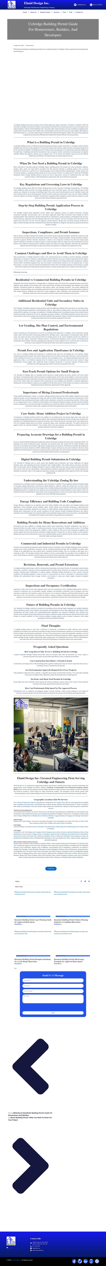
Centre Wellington (33, 849)
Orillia (66, 853)
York (26, 832)
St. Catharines (81, 843)
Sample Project (45, 12)
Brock (39, 816)
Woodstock (55, 847)
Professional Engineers (29, 802)
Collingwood (65, 851)
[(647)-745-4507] (91, 5)
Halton (24, 821)
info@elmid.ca (81, 4)
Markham (53, 834)
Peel (18, 826)
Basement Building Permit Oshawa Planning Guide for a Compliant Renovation (71, 920)
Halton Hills (71, 821)
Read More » (18, 924)
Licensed (19, 802)
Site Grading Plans (59, 802)
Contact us (51, 868)
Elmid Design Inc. (16, 1260)
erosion (28, 804)
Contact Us (79, 12)
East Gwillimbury (75, 832)
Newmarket (71, 834)
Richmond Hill (18, 836)
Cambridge (72, 845)
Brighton (65, 857)
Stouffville (47, 836)
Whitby (35, 816)
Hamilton (62, 843)
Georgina (35, 834)
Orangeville (81, 849)
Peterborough (27, 857)
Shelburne (62, 849)
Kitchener (16, 847)
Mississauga (59, 826)
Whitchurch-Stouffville (62, 836)
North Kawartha (46, 855)
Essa (50, 851)
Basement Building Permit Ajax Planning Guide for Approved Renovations (32, 920)
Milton (42, 823)
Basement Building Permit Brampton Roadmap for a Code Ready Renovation (32, 960)
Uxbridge (77, 816)
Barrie (36, 853)
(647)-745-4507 (97, 4)
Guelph (16, 849)
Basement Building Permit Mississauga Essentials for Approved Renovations (69, 960)
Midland (50, 853)
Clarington (44, 814)
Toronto (40, 812)
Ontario (28, 812)
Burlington (50, 821)
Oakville (58, 823)
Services (56, 12)
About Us (33, 12)
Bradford (16, 838)
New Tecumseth (27, 851)
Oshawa (82, 812)
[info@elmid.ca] (75, 5)
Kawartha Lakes (72, 855)
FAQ (70, 12)
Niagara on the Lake (31, 845)
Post (64, 12)
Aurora (55, 832)
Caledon (81, 826)
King (72, 836)
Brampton (41, 826)
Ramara (80, 853)
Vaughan (38, 832)
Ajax (20, 816)
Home (25, 12)
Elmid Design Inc (76, 341)
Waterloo (34, 847)
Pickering (24, 814)
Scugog (56, 816)
